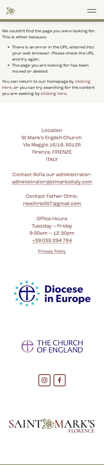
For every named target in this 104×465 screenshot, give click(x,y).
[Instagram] (44, 380)
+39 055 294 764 (52, 240)
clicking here (54, 93)
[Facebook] (60, 380)
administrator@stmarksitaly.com (52, 182)
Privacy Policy (52, 251)
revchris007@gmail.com (52, 203)
